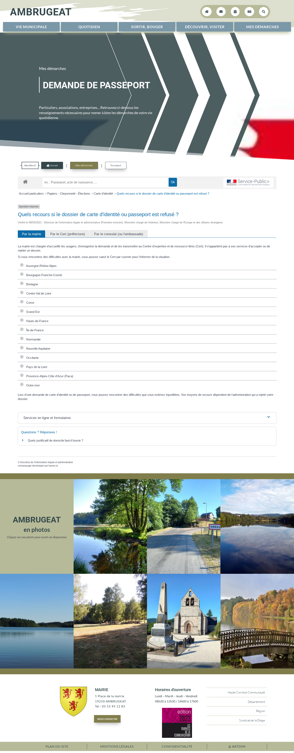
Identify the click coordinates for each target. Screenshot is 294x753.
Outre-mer (32, 385)
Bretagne (31, 284)
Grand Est (32, 311)
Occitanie (32, 357)
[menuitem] (31, 27)
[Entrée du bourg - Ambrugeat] (183, 572)
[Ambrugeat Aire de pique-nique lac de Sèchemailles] (110, 667)
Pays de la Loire (36, 367)
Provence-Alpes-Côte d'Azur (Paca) (49, 376)
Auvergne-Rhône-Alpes (41, 266)
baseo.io (53, 465)
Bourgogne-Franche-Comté (43, 275)
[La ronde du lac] (257, 572)
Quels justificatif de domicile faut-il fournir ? (55, 440)
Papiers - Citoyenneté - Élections (69, 193)
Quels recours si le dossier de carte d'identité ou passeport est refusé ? (163, 193)
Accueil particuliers (31, 193)
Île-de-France (34, 330)
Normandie (33, 339)
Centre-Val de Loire (38, 293)
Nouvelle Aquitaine (37, 348)
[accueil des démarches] (25, 181)
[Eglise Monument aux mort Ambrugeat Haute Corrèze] (184, 667)
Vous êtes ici (30, 165)
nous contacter (107, 718)
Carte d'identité (104, 193)
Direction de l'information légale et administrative (46, 462)
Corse (29, 302)
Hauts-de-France (36, 321)
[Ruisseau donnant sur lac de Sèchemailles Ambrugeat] (110, 572)
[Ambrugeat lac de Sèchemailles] (37, 667)
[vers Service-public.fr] (248, 183)
